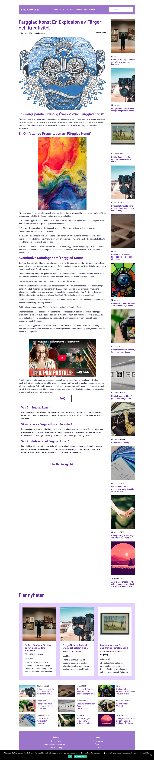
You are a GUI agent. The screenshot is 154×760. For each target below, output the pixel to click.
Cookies (78, 9)
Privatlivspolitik (80, 756)
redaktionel (101, 32)
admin (40, 654)
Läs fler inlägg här (62, 464)
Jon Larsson (40, 33)
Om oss (69, 9)
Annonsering (58, 9)
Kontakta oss (89, 9)
